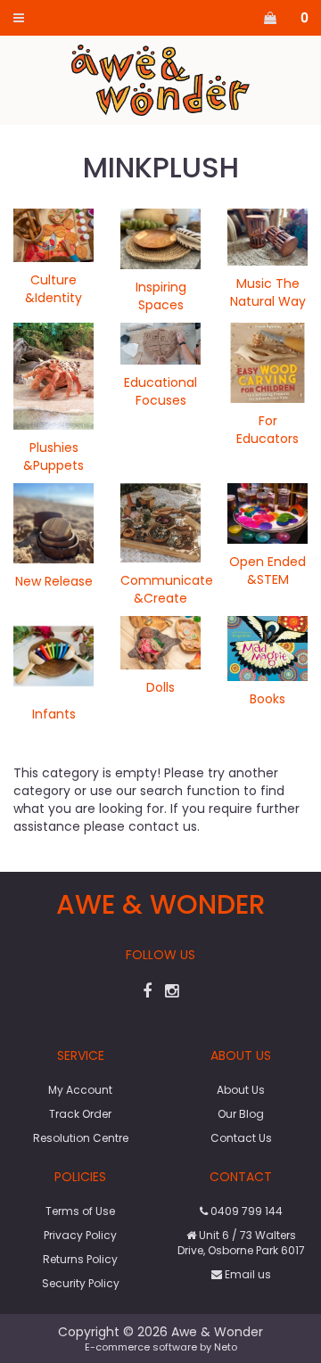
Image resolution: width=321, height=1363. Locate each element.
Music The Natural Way (268, 292)
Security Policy (80, 1283)
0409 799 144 (245, 1211)
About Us (241, 1089)
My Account (80, 1089)
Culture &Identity (53, 289)
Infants (54, 714)
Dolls (160, 687)
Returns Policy (80, 1259)
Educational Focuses (160, 391)
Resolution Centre (80, 1137)
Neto (225, 1347)
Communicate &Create (166, 589)
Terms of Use (80, 1211)
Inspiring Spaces (161, 296)
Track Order (80, 1113)
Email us (246, 1274)
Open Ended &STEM (267, 570)
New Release (54, 581)
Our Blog (241, 1113)
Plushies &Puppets (53, 456)
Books (267, 699)
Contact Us (241, 1137)
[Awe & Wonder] (161, 79)
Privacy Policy (80, 1235)
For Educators (267, 429)
